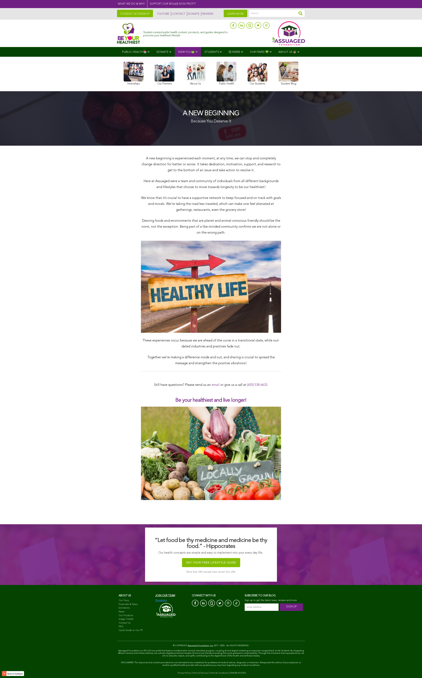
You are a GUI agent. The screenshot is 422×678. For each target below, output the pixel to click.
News (121, 612)
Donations (124, 608)
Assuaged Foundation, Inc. (200, 646)
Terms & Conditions (218, 673)
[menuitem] (136, 52)
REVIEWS (207, 14)
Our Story (124, 600)
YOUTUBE (163, 14)
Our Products (126, 615)
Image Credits (126, 619)
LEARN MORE (235, 14)
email (216, 385)
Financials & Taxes (128, 604)
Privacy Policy (184, 673)
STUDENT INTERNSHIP (135, 14)
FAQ (121, 626)
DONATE (193, 14)
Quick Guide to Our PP (131, 630)
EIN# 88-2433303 (238, 673)
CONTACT (178, 14)
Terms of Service (200, 673)
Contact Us (125, 623)
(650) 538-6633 (257, 385)
